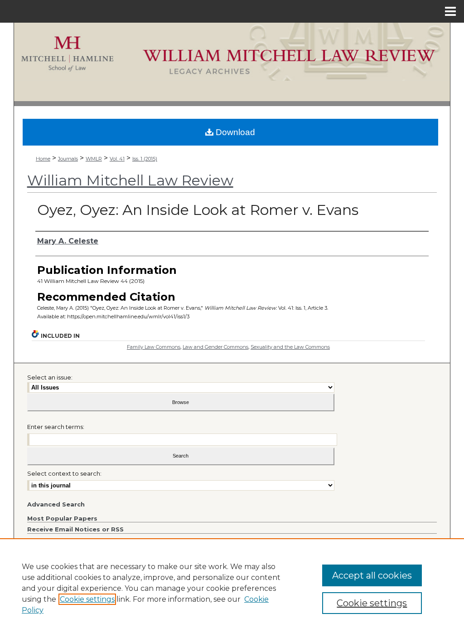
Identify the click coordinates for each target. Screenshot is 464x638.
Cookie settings (87, 599)
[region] (232, 588)
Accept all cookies (372, 575)
